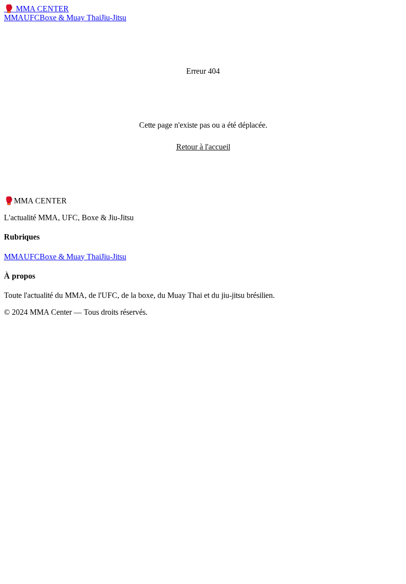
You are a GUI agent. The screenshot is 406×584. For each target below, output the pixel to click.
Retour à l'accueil (203, 147)
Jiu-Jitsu (113, 17)
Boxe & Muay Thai (70, 17)
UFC (32, 17)
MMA (14, 17)
